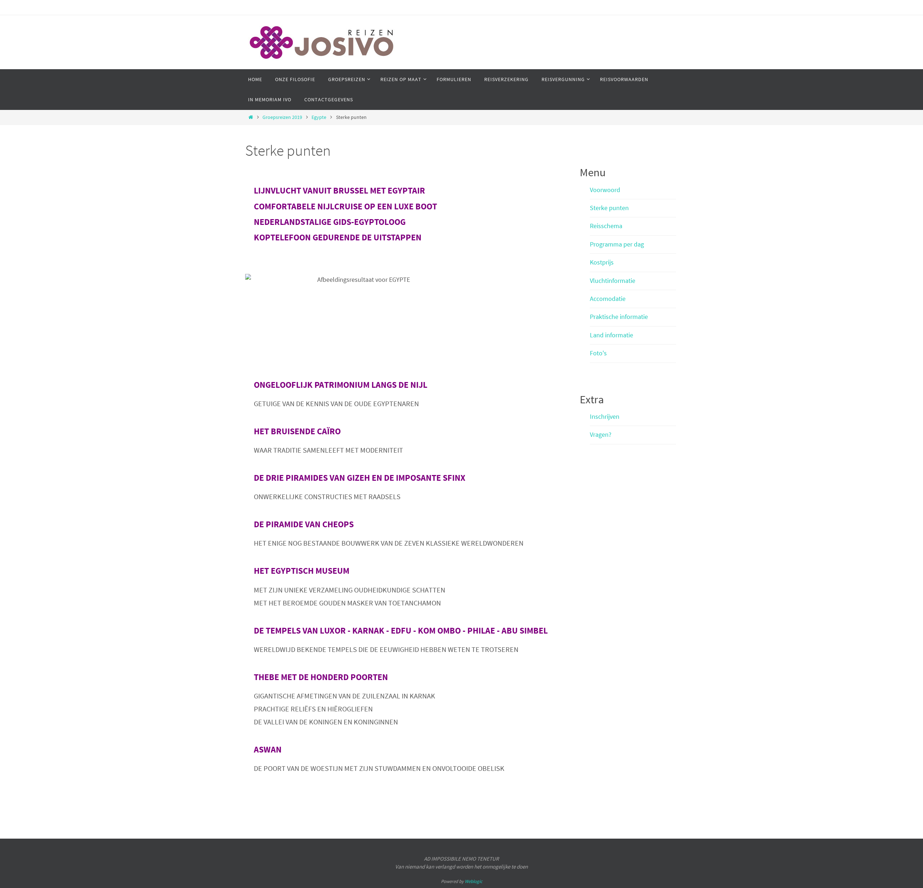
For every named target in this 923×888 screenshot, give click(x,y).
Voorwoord (605, 190)
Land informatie (611, 335)
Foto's (598, 353)
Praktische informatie (619, 316)
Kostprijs (602, 262)
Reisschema (606, 226)
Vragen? (600, 434)
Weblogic (473, 881)
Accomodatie (608, 298)
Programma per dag (617, 244)
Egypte (319, 117)
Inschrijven (604, 416)
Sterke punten (609, 208)
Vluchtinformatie (612, 280)
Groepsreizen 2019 (282, 117)
